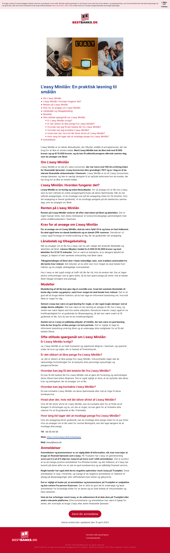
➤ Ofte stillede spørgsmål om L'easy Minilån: (63, 117)
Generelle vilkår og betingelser (97, 535)
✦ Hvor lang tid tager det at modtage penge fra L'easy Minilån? (77, 136)
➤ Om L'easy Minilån (51, 98)
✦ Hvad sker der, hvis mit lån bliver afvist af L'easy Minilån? (75, 133)
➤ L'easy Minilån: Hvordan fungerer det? (61, 101)
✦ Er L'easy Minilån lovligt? (58, 120)
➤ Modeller (46, 114)
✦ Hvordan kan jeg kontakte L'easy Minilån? (67, 130)
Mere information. (58, 6)
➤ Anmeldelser (48, 139)
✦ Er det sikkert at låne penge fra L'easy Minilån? (70, 123)
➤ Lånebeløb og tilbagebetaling (57, 111)
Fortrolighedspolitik (93, 538)
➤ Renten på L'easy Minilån (54, 104)
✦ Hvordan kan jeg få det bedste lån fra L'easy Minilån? (73, 127)
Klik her (67, 6)
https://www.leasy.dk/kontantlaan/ (64, 437)
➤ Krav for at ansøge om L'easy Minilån (60, 107)
